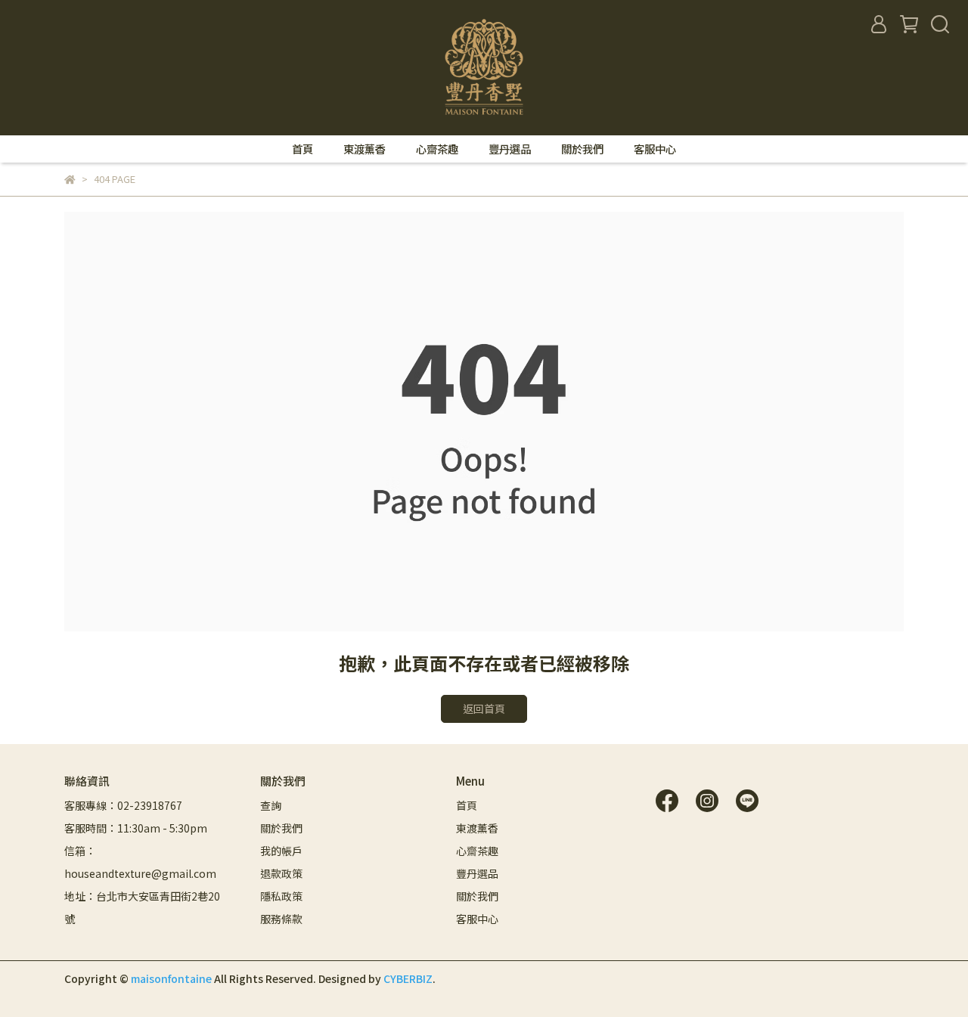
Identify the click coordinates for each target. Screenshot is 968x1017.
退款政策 (281, 873)
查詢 (270, 805)
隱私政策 (281, 896)
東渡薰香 (364, 149)
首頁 (302, 149)
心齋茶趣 (437, 149)
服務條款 (281, 918)
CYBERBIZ (408, 978)
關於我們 (582, 149)
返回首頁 (484, 708)
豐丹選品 (510, 149)
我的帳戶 (281, 850)
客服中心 (655, 149)
